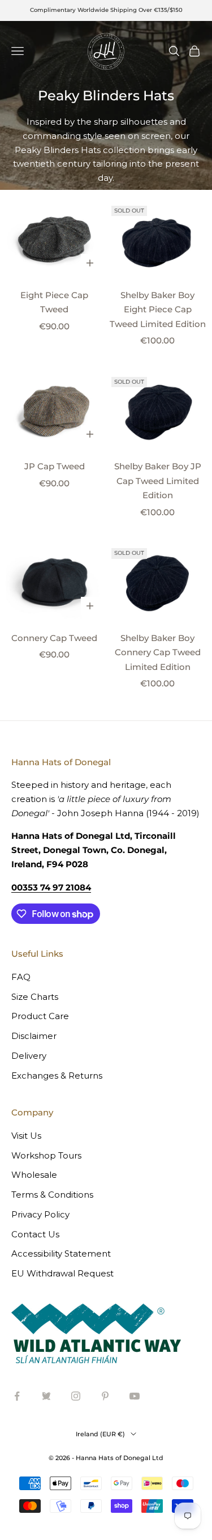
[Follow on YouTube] (134, 1396)
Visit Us (26, 1135)
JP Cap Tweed (54, 466)
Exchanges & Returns (56, 1075)
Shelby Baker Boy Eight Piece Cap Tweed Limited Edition (158, 309)
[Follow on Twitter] (46, 1396)
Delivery (28, 1055)
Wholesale (34, 1174)
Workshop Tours (46, 1155)
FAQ (21, 976)
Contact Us (35, 1234)
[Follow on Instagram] (75, 1396)
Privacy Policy (40, 1214)
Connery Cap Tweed (54, 638)
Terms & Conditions (52, 1194)
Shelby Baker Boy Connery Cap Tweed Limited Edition (158, 652)
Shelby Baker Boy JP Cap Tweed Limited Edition (157, 480)
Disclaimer (34, 1035)
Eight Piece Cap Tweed (54, 302)
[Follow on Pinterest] (105, 1396)
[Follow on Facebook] (17, 1396)
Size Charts (34, 996)
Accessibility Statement (61, 1253)
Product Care (40, 1016)
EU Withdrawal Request (62, 1273)
